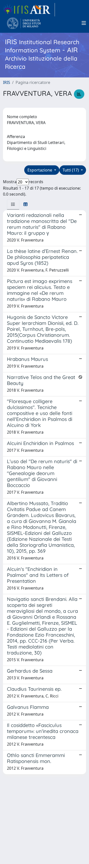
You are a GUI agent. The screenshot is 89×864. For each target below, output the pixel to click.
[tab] (13, 204)
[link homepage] (29, 9)
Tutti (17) (71, 170)
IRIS (6, 82)
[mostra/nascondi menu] (84, 23)
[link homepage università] (24, 23)
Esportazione (40, 170)
